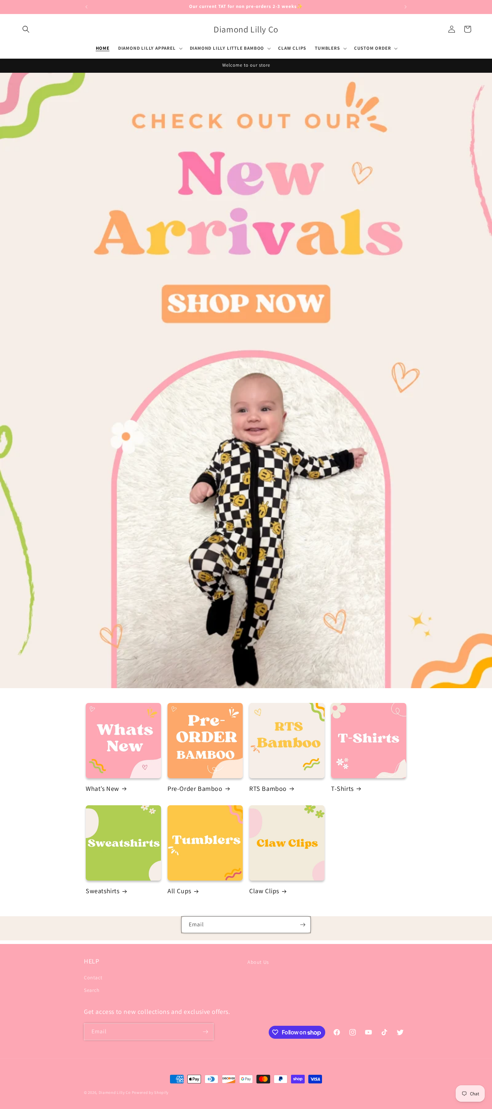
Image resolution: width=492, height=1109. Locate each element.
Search (92, 990)
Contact (93, 977)
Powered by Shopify (150, 1092)
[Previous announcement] (86, 7)
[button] (26, 29)
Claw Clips (264, 891)
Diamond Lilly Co (115, 1092)
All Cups (179, 891)
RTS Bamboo (268, 788)
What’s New (102, 788)
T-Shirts (342, 788)
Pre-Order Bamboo (195, 788)
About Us (258, 962)
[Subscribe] (302, 924)
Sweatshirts (103, 891)
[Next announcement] (405, 7)
